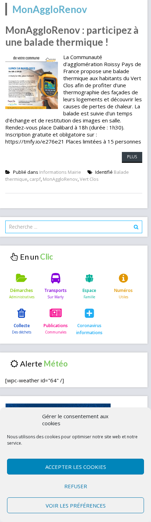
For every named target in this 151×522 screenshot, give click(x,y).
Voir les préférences (76, 505)
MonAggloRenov (60, 179)
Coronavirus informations (89, 329)
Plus (132, 157)
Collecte (22, 326)
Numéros (123, 290)
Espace (89, 290)
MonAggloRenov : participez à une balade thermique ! (72, 36)
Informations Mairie (60, 172)
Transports (55, 290)
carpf (35, 179)
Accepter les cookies (75, 466)
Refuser (75, 486)
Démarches (21, 290)
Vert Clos (89, 179)
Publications (56, 326)
